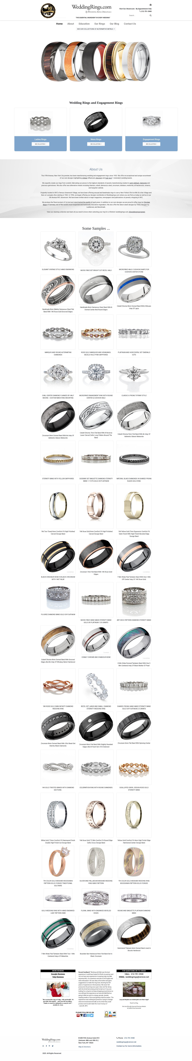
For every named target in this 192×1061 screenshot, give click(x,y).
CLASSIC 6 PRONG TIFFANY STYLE (134, 395)
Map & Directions (84, 1047)
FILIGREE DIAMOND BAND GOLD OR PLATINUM (58, 614)
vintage (84, 178)
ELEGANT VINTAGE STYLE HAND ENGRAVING (58, 269)
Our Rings (99, 23)
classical (99, 178)
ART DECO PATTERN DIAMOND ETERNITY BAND (134, 620)
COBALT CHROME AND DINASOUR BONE (96, 657)
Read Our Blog (134, 1003)
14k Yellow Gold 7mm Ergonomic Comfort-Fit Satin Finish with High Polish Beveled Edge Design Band (134, 533)
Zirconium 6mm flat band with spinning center (134, 743)
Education (84, 23)
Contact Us (130, 23)
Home (60, 23)
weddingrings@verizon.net (137, 977)
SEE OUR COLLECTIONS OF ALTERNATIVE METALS (95, 29)
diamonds (143, 183)
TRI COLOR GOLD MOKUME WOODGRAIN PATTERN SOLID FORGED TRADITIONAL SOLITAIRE (58, 883)
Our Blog (114, 23)
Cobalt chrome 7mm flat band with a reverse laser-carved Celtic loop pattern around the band (96, 435)
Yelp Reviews (58, 977)
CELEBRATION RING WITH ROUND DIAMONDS (96, 787)
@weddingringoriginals (137, 212)
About (70, 23)
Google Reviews (58, 974)
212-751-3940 (146, 11)
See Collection (40, 144)
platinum (136, 183)
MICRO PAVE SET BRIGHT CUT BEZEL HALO (96, 270)
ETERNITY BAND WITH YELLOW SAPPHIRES (58, 479)
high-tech (108, 178)
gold (131, 183)
